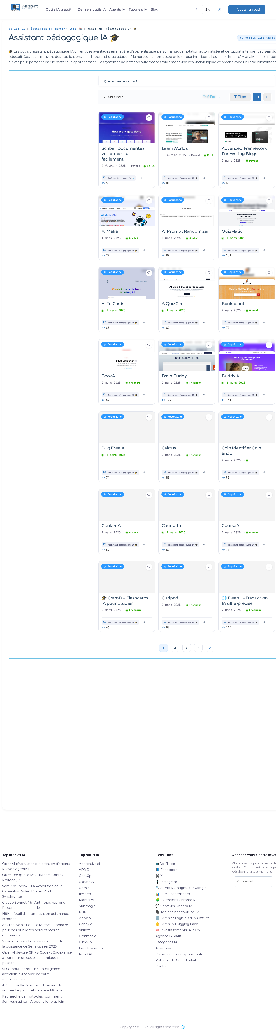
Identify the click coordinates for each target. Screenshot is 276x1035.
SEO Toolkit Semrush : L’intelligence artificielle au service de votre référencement (31, 974)
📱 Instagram (166, 882)
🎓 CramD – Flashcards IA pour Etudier (125, 600)
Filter (242, 96)
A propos (163, 948)
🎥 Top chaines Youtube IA (177, 912)
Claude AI (87, 882)
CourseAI (231, 525)
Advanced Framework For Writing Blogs (244, 151)
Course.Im (172, 525)
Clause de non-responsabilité (179, 954)
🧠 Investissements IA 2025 (177, 930)
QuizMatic (232, 231)
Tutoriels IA (138, 9)
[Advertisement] (152, 741)
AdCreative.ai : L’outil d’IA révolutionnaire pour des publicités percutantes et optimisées (35, 930)
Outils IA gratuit (58, 9)
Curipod (170, 597)
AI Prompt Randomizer (185, 231)
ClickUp (85, 942)
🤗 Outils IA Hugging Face (176, 924)
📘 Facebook (166, 870)
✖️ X (159, 876)
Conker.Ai (112, 525)
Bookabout (233, 303)
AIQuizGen (173, 303)
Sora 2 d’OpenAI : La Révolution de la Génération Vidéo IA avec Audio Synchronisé (32, 891)
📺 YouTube (165, 864)
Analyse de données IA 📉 (121, 178)
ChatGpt (86, 876)
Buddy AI (231, 375)
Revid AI (85, 954)
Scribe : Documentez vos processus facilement (123, 153)
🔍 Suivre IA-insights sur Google (181, 888)
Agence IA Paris (168, 936)
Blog (154, 9)
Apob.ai (85, 918)
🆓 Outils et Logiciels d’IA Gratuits (182, 918)
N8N (83, 912)
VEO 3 (84, 870)
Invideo (85, 894)
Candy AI (86, 924)
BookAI (109, 375)
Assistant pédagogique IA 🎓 (183, 178)
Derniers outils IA (92, 9)
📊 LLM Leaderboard (172, 894)
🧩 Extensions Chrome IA (176, 900)
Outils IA (17, 28)
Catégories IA (166, 942)
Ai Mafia (110, 231)
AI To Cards (113, 303)
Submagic (87, 906)
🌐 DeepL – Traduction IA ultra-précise (245, 600)
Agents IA (117, 9)
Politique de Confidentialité (177, 960)
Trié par (209, 97)
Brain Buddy (174, 375)
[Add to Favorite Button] (149, 117)
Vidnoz (84, 930)
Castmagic (87, 936)
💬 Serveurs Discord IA (173, 906)
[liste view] (267, 97)
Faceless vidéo (91, 948)
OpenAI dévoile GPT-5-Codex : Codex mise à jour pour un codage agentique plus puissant (37, 957)
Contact (162, 966)
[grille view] (257, 97)
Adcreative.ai (89, 864)
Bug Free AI (114, 448)
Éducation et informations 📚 (56, 28)
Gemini (84, 888)
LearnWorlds (175, 148)
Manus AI (86, 900)
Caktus (169, 448)
